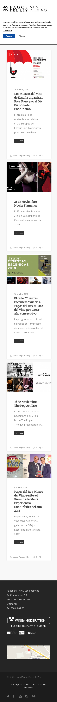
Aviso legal (15, 684)
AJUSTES (7, 30)
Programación (18, 166)
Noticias (15, 54)
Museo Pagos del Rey (21, 155)
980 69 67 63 (17, 608)
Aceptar (9, 36)
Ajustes (22, 36)
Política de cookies (28, 684)
